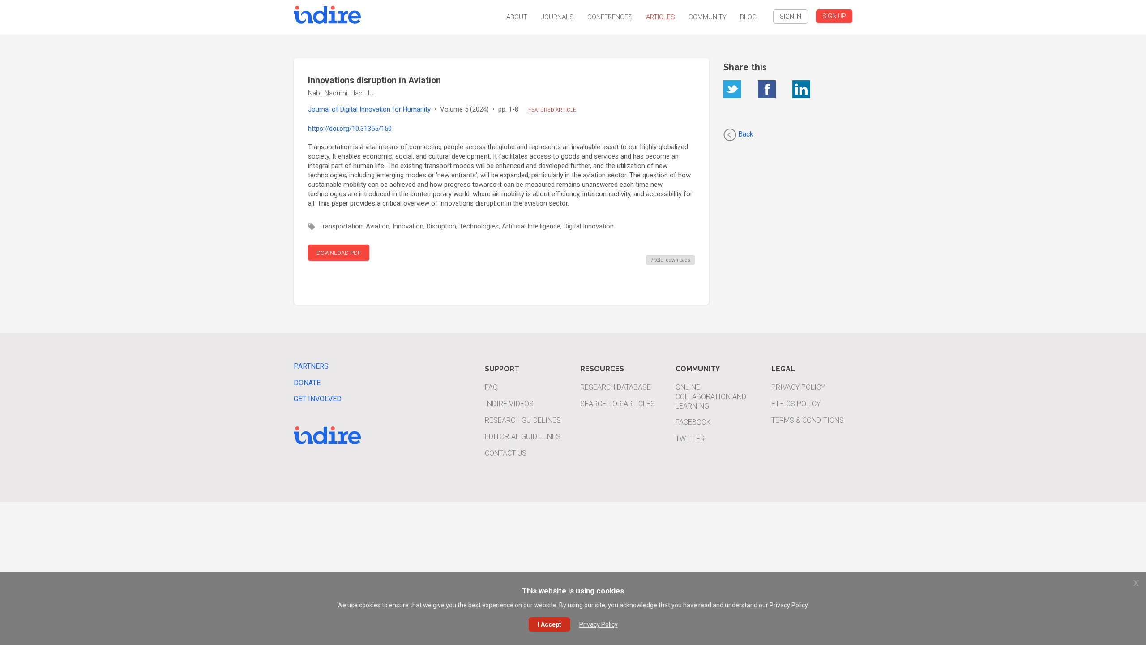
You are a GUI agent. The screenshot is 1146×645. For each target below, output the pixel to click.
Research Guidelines (523, 420)
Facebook (693, 422)
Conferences (610, 17)
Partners (311, 366)
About (516, 17)
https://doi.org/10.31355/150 (350, 129)
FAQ (491, 387)
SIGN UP (834, 16)
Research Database (615, 387)
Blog (748, 17)
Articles (660, 17)
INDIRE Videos (509, 404)
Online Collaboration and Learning (711, 396)
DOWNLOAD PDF (338, 252)
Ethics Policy (796, 404)
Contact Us (505, 453)
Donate (307, 382)
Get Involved (318, 399)
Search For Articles (617, 404)
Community (707, 17)
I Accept (549, 624)
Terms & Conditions (807, 420)
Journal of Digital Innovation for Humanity (369, 109)
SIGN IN (790, 16)
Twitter (690, 438)
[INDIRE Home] (327, 13)
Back (744, 134)
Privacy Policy (798, 387)
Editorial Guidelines (522, 436)
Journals (557, 17)
